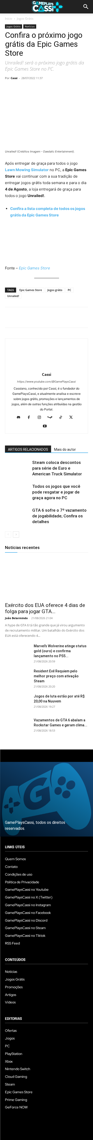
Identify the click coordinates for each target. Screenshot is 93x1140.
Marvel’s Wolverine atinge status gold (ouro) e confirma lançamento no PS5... (60, 651)
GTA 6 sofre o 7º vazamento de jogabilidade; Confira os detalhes (59, 516)
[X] (21, 89)
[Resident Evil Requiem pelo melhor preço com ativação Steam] (17, 677)
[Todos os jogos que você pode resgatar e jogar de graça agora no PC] (17, 492)
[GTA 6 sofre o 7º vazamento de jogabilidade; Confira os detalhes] (17, 516)
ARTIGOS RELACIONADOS (28, 449)
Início (8, 18)
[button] (86, 6)
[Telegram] (56, 89)
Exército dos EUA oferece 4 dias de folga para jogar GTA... (45, 608)
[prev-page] (8, 534)
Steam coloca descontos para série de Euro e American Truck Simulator (57, 468)
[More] (67, 89)
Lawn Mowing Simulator (27, 169)
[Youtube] (46, 426)
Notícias (30, 26)
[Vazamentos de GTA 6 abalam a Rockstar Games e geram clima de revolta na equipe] (17, 726)
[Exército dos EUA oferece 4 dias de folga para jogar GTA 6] (46, 578)
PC (69, 290)
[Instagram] (41, 418)
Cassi (14, 78)
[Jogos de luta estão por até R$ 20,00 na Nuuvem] (17, 702)
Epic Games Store (34, 268)
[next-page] (16, 534)
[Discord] (20, 418)
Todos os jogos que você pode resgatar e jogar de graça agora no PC (56, 492)
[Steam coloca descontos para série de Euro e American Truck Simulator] (17, 468)
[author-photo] (47, 367)
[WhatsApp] (44, 89)
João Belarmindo (16, 618)
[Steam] (51, 418)
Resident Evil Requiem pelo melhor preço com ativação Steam (56, 676)
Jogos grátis (54, 290)
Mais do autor (65, 449)
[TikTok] (62, 418)
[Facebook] (10, 89)
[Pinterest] (33, 89)
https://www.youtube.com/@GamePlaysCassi (46, 381)
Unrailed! (13, 296)
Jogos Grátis (25, 18)
